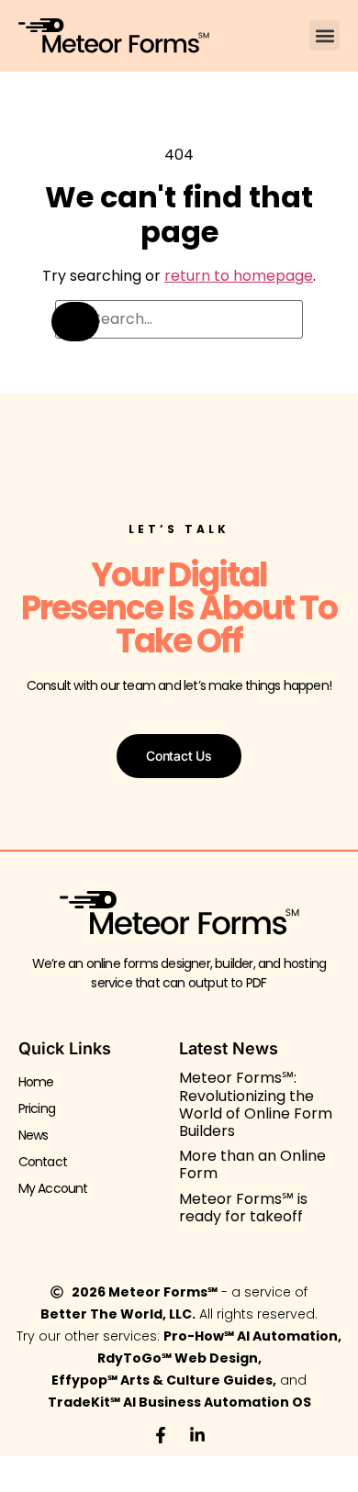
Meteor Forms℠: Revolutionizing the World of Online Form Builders (255, 1104)
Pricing (36, 1108)
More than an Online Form (252, 1164)
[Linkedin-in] (197, 1435)
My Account (53, 1188)
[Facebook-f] (160, 1435)
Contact (42, 1161)
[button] (324, 35)
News (33, 1135)
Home (36, 1082)
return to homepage (238, 275)
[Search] (75, 321)
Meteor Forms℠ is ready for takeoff (243, 1207)
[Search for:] (179, 319)
